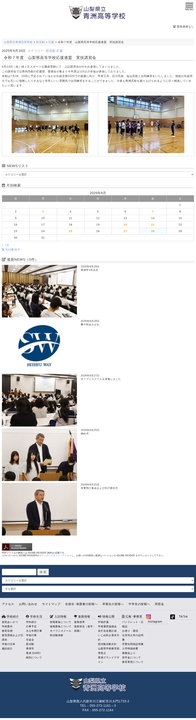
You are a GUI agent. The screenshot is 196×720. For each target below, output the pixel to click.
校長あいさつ (10, 622)
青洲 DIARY (33, 653)
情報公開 (108, 616)
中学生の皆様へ (139, 604)
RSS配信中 (12, 249)
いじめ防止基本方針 (108, 637)
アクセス (8, 604)
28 (153, 231)
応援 (59, 50)
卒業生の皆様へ (113, 604)
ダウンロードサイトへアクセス (55, 555)
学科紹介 (31, 622)
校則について (34, 657)
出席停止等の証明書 (133, 637)
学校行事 (31, 635)
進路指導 (79, 622)
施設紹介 (7, 648)
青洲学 (30, 648)
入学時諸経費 (130, 648)
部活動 (51, 50)
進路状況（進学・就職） (85, 628)
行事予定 (31, 626)
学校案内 (7, 626)
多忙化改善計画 (107, 630)
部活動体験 (56, 635)
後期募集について (60, 626)
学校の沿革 (8, 644)
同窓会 (159, 604)
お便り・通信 (130, 630)
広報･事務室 (133, 616)
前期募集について (60, 622)
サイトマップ (51, 604)
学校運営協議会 (107, 626)
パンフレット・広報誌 (133, 624)
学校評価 (103, 622)
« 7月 (5, 245)
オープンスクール (60, 630)
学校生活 (35, 616)
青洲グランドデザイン (108, 659)
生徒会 (30, 639)
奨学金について (131, 657)
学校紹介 (12, 616)
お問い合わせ (28, 604)
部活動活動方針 (107, 644)
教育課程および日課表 (12, 637)
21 (153, 224)
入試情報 (60, 616)
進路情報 (83, 616)
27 (125, 231)
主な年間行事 (34, 630)
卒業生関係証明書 (133, 644)
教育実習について (133, 661)
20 (125, 224)
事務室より (129, 653)
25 (70, 231)
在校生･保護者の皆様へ (81, 604)
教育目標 (7, 630)
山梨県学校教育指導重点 (108, 650)
